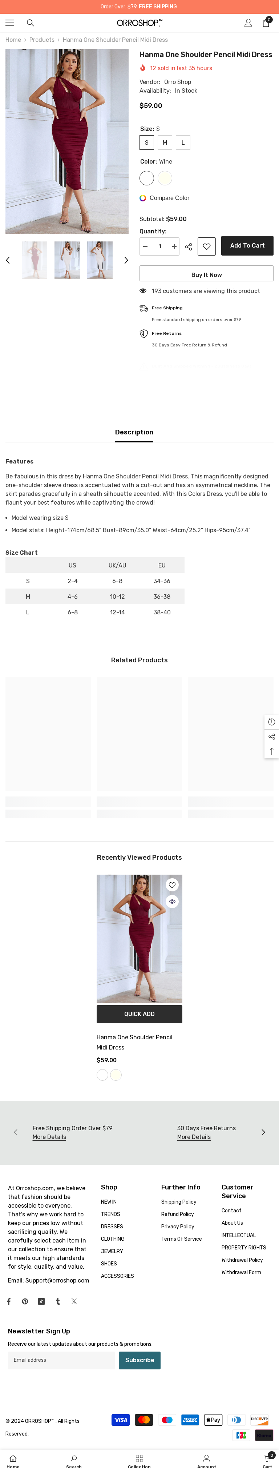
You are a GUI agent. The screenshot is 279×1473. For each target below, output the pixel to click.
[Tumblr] (57, 1301)
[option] (67, 141)
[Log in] (248, 23)
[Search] (30, 23)
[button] (7, 260)
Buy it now (206, 275)
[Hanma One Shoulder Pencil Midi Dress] (139, 939)
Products (41, 39)
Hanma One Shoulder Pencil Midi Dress (135, 1042)
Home (13, 39)
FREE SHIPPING (158, 7)
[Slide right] (263, 1132)
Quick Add (139, 1014)
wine (102, 1075)
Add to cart (247, 245)
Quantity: (153, 231)
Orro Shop (177, 82)
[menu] (9, 23)
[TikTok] (41, 1301)
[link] (48, 801)
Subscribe (139, 1360)
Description (134, 432)
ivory (116, 1075)
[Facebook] (8, 1301)
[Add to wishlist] (207, 246)
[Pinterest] (25, 1301)
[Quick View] (172, 901)
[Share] (191, 247)
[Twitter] (74, 1301)
